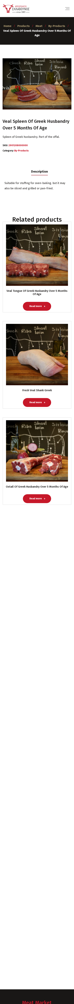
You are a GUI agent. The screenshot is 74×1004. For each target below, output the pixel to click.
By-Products (21, 150)
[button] (6, 998)
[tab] (39, 171)
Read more (35, 258)
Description (39, 171)
